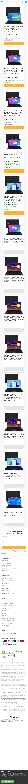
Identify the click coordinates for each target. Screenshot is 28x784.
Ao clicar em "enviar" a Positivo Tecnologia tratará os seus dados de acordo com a (13, 552)
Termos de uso (6, 563)
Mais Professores (6, 590)
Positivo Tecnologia (7, 578)
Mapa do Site (5, 570)
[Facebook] (3, 633)
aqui (22, 776)
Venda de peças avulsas (8, 620)
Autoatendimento (6, 600)
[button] (26, 2)
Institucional (5, 560)
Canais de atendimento (8, 605)
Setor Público (5, 583)
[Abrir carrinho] (23, 2)
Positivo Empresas (7, 580)
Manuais (4, 615)
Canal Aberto (5, 625)
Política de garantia (7, 565)
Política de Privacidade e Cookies (10, 568)
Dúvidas (4, 610)
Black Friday (5, 588)
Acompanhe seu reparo (8, 603)
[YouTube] (15, 633)
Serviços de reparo (7, 623)
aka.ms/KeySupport (7, 677)
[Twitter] (11, 633)
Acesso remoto (6, 608)
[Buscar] (6, 2)
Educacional (5, 585)
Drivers (4, 613)
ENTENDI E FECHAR (7, 781)
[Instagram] (7, 633)
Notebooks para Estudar (8, 593)
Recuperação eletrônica (8, 618)
